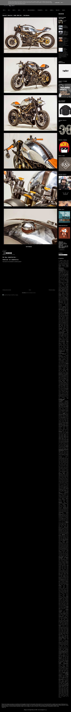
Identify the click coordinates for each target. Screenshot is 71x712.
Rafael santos (64, 568)
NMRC (64, 540)
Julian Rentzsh (66, 467)
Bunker (67, 322)
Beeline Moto (64, 294)
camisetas (64, 331)
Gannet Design (65, 406)
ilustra (67, 448)
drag (62, 377)
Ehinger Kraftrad (63, 384)
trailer (66, 659)
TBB (67, 638)
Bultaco (64, 322)
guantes (65, 419)
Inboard (65, 450)
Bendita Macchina (65, 295)
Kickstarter (65, 476)
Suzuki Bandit (61, 629)
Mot (65, 522)
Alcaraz (62, 275)
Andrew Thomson (65, 278)
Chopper (65, 37)
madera (67, 499)
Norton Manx (66, 544)
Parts (67, 552)
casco (62, 336)
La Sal (64, 483)
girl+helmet (61, 414)
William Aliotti (62, 680)
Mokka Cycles (66, 518)
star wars (64, 619)
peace (64, 555)
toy (59, 659)
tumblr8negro (65, 663)
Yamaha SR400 (65, 685)
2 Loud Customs (64, 261)
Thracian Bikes (66, 650)
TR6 (61, 659)
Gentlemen (66, 408)
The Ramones (64, 647)
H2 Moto (62, 420)
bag (62, 288)
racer (63, 567)
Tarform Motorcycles (65, 635)
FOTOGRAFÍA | (40, 10)
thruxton (67, 651)
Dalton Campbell (61, 362)
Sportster (66, 617)
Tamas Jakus (66, 634)
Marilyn (65, 505)
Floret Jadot (66, 395)
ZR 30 (67, 696)
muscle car (66, 533)
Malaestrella (60, 503)
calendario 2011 (65, 328)
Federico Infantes (62, 393)
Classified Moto (65, 344)
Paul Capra (62, 553)
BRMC (64, 316)
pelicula (67, 555)
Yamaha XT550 (61, 691)
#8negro (61, 260)
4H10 (64, 263)
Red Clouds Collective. (65, 572)
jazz (59, 460)
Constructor (8, 254)
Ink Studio (64, 453)
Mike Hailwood (66, 515)
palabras (64, 551)
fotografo (66, 400)
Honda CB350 (63, 435)
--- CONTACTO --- (62, 249)
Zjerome (65, 695)
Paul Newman (66, 553)
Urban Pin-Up (65, 666)
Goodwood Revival (65, 416)
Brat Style (61, 316)
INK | (46, 10)
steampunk (66, 620)
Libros (60, 490)
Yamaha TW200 (65, 687)
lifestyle (65, 490)
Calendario (61, 328)
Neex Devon (63, 538)
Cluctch (64, 346)
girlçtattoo (65, 414)
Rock (60, 581)
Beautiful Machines (65, 293)
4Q (65, 263)
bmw (63, 307)
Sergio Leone (61, 601)
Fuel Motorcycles (62, 404)
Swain (64, 632)
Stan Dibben (66, 618)
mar (67, 503)
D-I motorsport (66, 361)
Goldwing (67, 415)
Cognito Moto (64, 348)
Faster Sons (61, 392)
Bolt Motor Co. (61, 312)
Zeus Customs (61, 695)
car (67, 332)
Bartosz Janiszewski (65, 291)
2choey (65, 262)
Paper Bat (65, 552)
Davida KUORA (64, 366)
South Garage (63, 613)
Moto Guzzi (64, 524)
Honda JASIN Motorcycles (62, 442)
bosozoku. (63, 315)
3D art (62, 263)
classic (64, 343)
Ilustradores (61, 450)
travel (67, 659)
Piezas (67, 558)
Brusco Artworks (65, 318)
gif (62, 412)
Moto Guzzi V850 (65, 525)
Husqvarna (60, 447)
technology (61, 639)
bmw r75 (60, 310)
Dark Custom (63, 363)
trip (62, 660)
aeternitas (66, 274)
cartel (62, 335)
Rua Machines (61, 589)
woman (60, 681)
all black (65, 275)
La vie (62, 484)
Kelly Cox (62, 475)
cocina (60, 348)
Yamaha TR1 (61, 687)
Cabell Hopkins (66, 324)
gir (62, 413)
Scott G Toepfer (61, 597)
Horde (65, 446)
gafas (60, 406)
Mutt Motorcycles (65, 535)
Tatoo (65, 636)
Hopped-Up (62, 446)
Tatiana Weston (61, 636)
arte (62, 283)
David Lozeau (66, 365)
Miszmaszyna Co (62, 517)
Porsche (67, 562)
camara (67, 330)
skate (67, 606)
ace (65, 271)
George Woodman (62, 411)
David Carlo (62, 365)
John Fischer (61, 463)
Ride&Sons (63, 579)
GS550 (67, 418)
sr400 (64, 618)
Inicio (30, 289)
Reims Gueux (61, 573)
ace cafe (67, 271)
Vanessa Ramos (63, 668)
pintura (62, 560)
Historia (61, 431)
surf (62, 627)
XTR (60, 683)
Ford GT (67, 396)
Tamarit (64, 633)
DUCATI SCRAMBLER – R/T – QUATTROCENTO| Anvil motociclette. (63, 33)
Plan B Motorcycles (62, 561)
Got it (62, 2)
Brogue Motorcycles (62, 317)
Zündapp (60, 697)
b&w (67, 286)
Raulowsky (60, 571)
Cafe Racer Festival (65, 326)
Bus (63, 323)
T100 (67, 632)
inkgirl (60, 454)
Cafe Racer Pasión (62, 327)
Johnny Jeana (61, 464)
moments (62, 519)
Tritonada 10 (62, 661)
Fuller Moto (61, 405)
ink (61, 453)
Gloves (64, 415)
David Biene (65, 364)
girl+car (67, 413)
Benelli (67, 296)
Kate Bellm (64, 470)
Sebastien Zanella (62, 599)
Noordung (61, 542)
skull (60, 608)
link (67, 490)
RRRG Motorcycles (65, 588)
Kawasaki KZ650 (65, 472)
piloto (60, 559)
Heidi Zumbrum (61, 425)
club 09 (61, 346)
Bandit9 (67, 288)
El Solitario (63, 385)
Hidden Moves (65, 429)
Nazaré (60, 537)
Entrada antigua (52, 289)
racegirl (60, 567)
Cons (67, 352)
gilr (66, 412)
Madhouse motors (62, 500)
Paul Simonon (61, 554)
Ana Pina (64, 277)
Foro (65, 398)
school (64, 596)
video (64, 672)
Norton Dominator (65, 543)
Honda (67, 432)
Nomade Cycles (65, 541)
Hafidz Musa (66, 420)
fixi (59, 395)
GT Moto (60, 419)
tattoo (63, 637)
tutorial (60, 664)
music (60, 534)
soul (60, 613)
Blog (64, 306)
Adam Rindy (64, 272)
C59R (60, 324)
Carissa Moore (66, 334)
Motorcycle (62, 531)
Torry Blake (66, 658)
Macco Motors (65, 498)
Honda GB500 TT (61, 441)
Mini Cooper (66, 516)
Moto (14, 254)
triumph (61, 662)
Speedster (66, 615)
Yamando (60, 693)
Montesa (60, 522)
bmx (67, 310)
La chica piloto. (64, 21)
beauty (60, 294)
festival (65, 394)
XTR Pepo (63, 683)
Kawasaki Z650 (63, 474)
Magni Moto (66, 502)
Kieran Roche (64, 477)
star (60, 619)
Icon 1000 (62, 448)
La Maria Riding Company (63, 482)
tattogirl (60, 637)
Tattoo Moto (66, 637)
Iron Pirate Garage (65, 455)
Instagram (63, 454)
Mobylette (67, 517)
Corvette (67, 356)
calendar (67, 327)
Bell (67, 294)
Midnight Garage (61, 515)
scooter (67, 596)
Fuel (67, 402)
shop (64, 604)
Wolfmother (66, 680)
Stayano (63, 620)
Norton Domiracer (61, 544)
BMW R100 (61, 309)
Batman (60, 293)
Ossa (65, 549)
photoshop (61, 558)
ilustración (66, 449)
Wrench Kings (64, 681)
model (62, 518)
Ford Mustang (62, 397)
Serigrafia (67, 601)
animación (66, 280)
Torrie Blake (63, 658)
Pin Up (63, 559)
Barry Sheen (60, 291)
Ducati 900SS (66, 379)
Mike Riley (60, 516)
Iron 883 (60, 455)
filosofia (67, 394)
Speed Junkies (63, 614)
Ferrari (62, 394)
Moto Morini (61, 526)
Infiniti (67, 452)
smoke (67, 609)
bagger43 (64, 288)
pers (67, 556)
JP (66, 466)
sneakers (61, 611)
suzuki (67, 628)
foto (67, 398)
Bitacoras (61, 302)
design (67, 369)
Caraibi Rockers (62, 333)
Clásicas (61, 343)
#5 (59, 260)
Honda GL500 (66, 441)
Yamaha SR (66, 684)
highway (63, 430)
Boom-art (63, 314)
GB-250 (60, 408)
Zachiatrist (66, 694)
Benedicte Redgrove (62, 296)
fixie (61, 395)
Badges (60, 288)
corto (64, 356)
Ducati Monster (62, 380)
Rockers (67, 581)
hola (64, 431)
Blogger (45, 709)
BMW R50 (67, 309)
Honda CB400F (63, 436)
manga (63, 503)
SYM (66, 632)
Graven (60, 418)
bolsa (67, 311)
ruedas (67, 589)
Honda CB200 (63, 434)
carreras (60, 335)
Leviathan (60, 489)
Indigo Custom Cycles (63, 452)
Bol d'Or (62, 311)
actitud (60, 272)
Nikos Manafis (61, 540)
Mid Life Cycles (66, 514)
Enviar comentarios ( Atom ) (31, 292)
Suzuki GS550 (66, 630)
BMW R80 (64, 310)
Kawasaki (64, 471)
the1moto (67, 648)
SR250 (62, 618)
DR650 (60, 377)
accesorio (62, 271)
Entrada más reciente (7, 289)
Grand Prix (66, 417)
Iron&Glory (62, 456)
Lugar (67, 496)
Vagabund (63, 667)
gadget (67, 405)
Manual (66, 503)
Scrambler (61, 598)
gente (63, 408)
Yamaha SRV (66, 686)
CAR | (9, 10)
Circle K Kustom (62, 342)
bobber (60, 311)
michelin (67, 513)
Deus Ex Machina (63, 370)
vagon (66, 667)
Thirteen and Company (63, 649)
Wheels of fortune (65, 678)
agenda (60, 275)
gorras (60, 417)
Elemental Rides (63, 386)
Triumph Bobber (65, 662)
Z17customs (63, 694)
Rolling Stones (66, 583)
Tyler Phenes (63, 664)
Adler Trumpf (61, 274)
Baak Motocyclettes (62, 287)
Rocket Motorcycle (61, 582)
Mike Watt (63, 516)
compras (67, 351)
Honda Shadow (63, 443)
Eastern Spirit (65, 383)
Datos (67, 363)
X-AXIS (65, 682)
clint (59, 345)
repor (62, 575)
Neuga (66, 538)
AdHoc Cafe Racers (62, 273)
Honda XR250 (63, 445)
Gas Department (61, 407)
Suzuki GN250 (66, 629)
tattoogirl (61, 638)
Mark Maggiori (64, 506)
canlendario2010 (63, 332)
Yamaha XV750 (66, 692)
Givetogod (61, 415)
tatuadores (65, 638)
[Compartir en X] (8, 253)
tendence (61, 640)
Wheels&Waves (61, 679)
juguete (62, 467)
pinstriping (66, 559)
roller (63, 583)
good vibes (61, 416)
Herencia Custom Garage (63, 427)
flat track (63, 395)
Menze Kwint (66, 510)
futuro (65, 405)
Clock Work (66, 345)
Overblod (67, 549)
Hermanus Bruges (62, 428)
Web (64, 677)
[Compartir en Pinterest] (11, 253)
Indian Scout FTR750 (64, 451)
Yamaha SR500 (61, 686)
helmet (67, 425)
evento (66, 388)
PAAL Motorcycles (63, 550)
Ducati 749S (62, 379)
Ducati (11, 254)
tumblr (61, 663)
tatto (67, 636)
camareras (60, 331)
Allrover (63, 276)
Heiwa (65, 425)
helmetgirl (61, 426)
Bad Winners (66, 287)
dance (65, 362)
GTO (63, 419)
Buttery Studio (66, 323)
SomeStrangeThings (65, 612)
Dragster (65, 377)
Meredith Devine (66, 511)
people (60, 556)
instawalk (66, 454)
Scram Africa (66, 597)
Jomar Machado (63, 465)
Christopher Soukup (64, 340)
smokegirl (61, 610)
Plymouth (67, 561)
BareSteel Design (65, 290)
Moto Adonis (61, 523)
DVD (64, 381)
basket (60, 292)
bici (66, 298)
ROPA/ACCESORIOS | (31, 10)
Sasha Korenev (65, 594)
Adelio (67, 272)
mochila (60, 518)
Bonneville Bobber (62, 313)
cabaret (62, 324)
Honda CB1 (64, 433)
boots (66, 314)
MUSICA (63, 10)
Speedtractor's (62, 616)
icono (65, 448)
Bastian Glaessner (65, 292)
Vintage (66, 673)
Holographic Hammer (62, 432)
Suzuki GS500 (61, 630)
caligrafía (64, 330)
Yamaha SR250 (61, 685)
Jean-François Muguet (63, 460)
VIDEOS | (52, 10)
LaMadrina (65, 484)
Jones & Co (63, 466)
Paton (60, 553)
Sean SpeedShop (65, 598)
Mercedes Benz (61, 511)
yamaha (66, 683)
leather (64, 487)
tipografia (60, 653)
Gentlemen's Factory (64, 410)
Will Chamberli (66, 679)
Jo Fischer (62, 462)
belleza (60, 295)
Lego (64, 488)
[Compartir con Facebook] (10, 253)
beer (66, 294)
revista (64, 576)
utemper (60, 667)
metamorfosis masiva (63, 512)
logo (66, 491)
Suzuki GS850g (66, 631)
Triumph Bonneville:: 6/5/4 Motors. (65, 26)
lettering (67, 488)
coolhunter (64, 354)
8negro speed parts (63, 266)
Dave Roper (61, 364)
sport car (62, 617)
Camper (67, 331)
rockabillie (64, 581)
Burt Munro (60, 323)
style (60, 625)
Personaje (61, 557)
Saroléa (64, 593)
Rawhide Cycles (64, 571)
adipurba (67, 273)
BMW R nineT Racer (65, 308)
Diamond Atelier (62, 371)
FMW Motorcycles (61, 396)
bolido (65, 311)
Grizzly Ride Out (64, 418)
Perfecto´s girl (64, 556)
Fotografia (61, 399)
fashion (67, 391)
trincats (60, 660)
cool (65, 353)
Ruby (65, 589)
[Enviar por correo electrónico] (6, 253)
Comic (67, 350)
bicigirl (67, 299)
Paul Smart (65, 554)
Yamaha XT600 (66, 691)
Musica (64, 534)
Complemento (62, 351)
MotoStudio (64, 532)
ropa (60, 584)
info (59, 453)
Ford (65, 396)
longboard (61, 493)
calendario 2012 (62, 329)
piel (65, 558)
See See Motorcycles (64, 600)
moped (63, 522)
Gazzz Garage (66, 407)
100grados (65, 260)
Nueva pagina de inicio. (65, 49)
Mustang (60, 535)
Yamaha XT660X (61, 692)
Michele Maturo (62, 513)
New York (64, 539)
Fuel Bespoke (61, 403)
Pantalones (61, 552)
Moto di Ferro (65, 523)
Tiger (67, 652)
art (67, 282)
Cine (67, 341)
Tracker (63, 659)
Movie (67, 532)
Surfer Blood (61, 628)
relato (65, 573)
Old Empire (64, 548)
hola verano (66, 431)
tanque (60, 635)
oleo (63, 549)
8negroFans (61, 268)
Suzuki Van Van (61, 632)
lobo (64, 491)
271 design (61, 262)
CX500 (63, 361)
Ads (64, 274)
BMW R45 (64, 309)
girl (64, 413)
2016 (67, 261)
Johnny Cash (66, 463)
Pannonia (67, 551)
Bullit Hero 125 (61, 322)
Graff (62, 417)
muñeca (63, 533)
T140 (60, 633)
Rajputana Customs (65, 570)
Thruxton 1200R (61, 652)
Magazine (61, 502)
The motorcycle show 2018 (63, 644)
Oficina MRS (65, 547)
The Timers (64, 648)
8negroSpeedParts (62, 269)
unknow (64, 665)
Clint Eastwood (62, 345)
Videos (66, 672)
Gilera (64, 412)
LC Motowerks (65, 486)
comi (64, 350)
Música (67, 534)
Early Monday (64, 382)
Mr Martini (60, 533)
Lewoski (63, 489)
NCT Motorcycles (64, 537)
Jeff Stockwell (63, 461)
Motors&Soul (61, 532)
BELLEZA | (58, 10)
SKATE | (14, 10)
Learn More (57, 2)
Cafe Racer (61, 325)
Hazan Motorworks (62, 424)
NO (66, 540)
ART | (24, 10)
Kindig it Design (65, 478)
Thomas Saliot (61, 650)
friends (62, 402)
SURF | (19, 10)
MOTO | (4, 10)
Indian (60, 451)
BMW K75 (60, 308)
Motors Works (66, 531)
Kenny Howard (66, 475)
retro (62, 576)
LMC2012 (61, 491)
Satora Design (62, 595)
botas (66, 315)
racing (65, 567)
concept (63, 352)
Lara (65, 485)
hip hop (66, 430)
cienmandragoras (62, 341)
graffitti (64, 417)
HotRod (67, 446)
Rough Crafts (63, 584)
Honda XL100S (64, 444)
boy (67, 315)
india (67, 450)
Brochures (66, 316)
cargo (63, 334)
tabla (62, 633)
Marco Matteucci (63, 504)
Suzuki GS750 (61, 631)
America (65, 276)
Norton (64, 542)
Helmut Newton (65, 426)
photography (66, 557)
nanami (67, 536)
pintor (60, 560)
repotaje (64, 575)
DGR (67, 370)
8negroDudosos (61, 267)
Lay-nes (62, 486)
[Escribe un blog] (7, 253)
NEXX (67, 539)
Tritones (66, 661)
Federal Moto (66, 392)
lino (59, 491)
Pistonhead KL (66, 560)
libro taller (66, 489)
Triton (64, 660)
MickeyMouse (61, 514)
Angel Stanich (66, 279)
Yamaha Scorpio (61, 684)
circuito (67, 342)
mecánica (63, 510)
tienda (65, 652)
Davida (60, 366)
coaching (64, 347)
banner (60, 289)
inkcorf (67, 453)
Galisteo (62, 406)
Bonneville (66, 312)
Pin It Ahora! (5, 250)
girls (67, 414)
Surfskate (64, 628)
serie (64, 601)
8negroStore (61, 270)
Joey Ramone (66, 462)
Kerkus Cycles (61, 476)
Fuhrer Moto (66, 404)
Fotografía (62, 400)
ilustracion (61, 449)
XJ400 (67, 682)
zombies (64, 696)
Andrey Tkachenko (61, 279)
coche (67, 347)
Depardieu (64, 369)
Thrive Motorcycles (62, 651)
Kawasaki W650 (62, 473)
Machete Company (62, 499)
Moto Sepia (66, 526)
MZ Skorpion (63, 536)
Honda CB (60, 433)
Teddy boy (66, 639)
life (63, 490)
